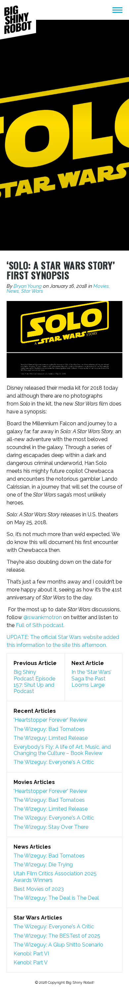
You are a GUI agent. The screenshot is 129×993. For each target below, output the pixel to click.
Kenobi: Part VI (31, 953)
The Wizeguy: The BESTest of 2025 (57, 936)
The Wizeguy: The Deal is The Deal (56, 898)
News (13, 291)
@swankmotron (43, 617)
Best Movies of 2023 (39, 889)
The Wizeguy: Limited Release (51, 738)
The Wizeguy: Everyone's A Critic (54, 762)
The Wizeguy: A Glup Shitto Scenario (58, 945)
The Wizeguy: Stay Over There (51, 827)
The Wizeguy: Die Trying (43, 864)
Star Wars (32, 291)
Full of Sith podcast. (40, 625)
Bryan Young (28, 286)
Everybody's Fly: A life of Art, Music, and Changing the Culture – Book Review (62, 750)
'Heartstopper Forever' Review (50, 720)
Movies (101, 286)
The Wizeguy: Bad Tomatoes (49, 729)
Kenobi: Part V (31, 962)
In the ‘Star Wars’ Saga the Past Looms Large (91, 678)
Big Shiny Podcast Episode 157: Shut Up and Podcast (34, 681)
